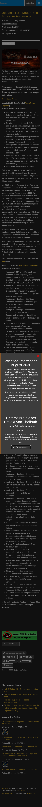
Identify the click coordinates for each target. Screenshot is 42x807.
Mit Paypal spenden (21, 447)
